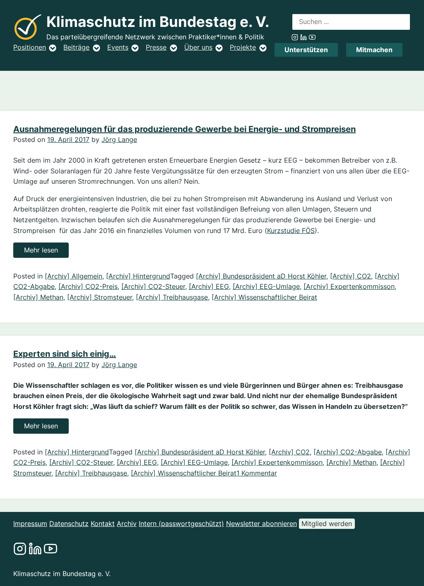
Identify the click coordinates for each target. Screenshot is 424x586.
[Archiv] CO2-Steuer (153, 286)
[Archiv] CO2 (350, 276)
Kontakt (103, 523)
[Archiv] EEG (209, 286)
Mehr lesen (46, 251)
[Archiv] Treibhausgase (172, 297)
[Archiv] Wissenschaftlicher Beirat (264, 297)
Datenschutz (69, 523)
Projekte (243, 47)
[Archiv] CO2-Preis (88, 286)
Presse (156, 47)
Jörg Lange (119, 139)
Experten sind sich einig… (64, 354)
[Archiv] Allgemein (73, 276)
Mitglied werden (326, 523)
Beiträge (76, 47)
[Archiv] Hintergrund (138, 276)
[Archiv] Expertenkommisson (349, 286)
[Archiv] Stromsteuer (99, 297)
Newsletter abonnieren (261, 523)
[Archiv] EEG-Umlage (266, 286)
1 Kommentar (256, 473)
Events (117, 47)
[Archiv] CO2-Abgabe (347, 452)
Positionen (29, 47)
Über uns (198, 47)
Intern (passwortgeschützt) (181, 523)
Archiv (127, 523)
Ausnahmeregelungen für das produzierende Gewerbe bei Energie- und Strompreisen (184, 129)
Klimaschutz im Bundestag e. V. (157, 22)
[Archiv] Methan (38, 297)
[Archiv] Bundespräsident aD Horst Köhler (261, 276)
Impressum (30, 523)
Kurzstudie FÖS (291, 230)
